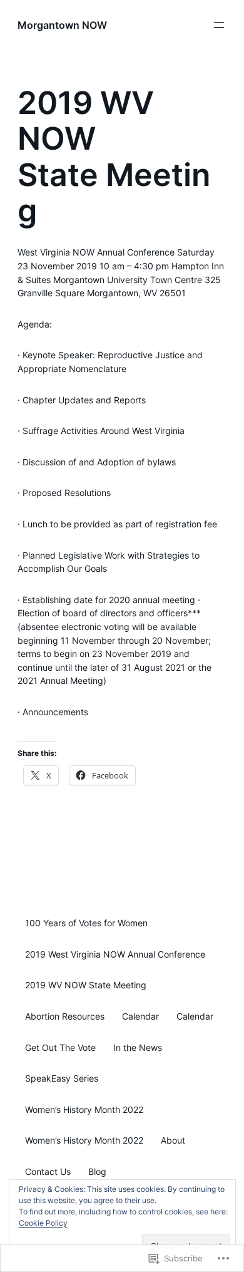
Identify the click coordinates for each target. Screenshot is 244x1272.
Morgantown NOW (62, 25)
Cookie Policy (43, 1223)
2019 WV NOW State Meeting (85, 985)
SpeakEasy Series (61, 1078)
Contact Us (48, 1172)
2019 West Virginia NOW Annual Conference (115, 954)
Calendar (140, 1016)
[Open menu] (218, 25)
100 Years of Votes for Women (86, 923)
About (173, 1140)
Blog (97, 1172)
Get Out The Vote (60, 1048)
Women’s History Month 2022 (84, 1110)
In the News (137, 1048)
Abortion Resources (64, 1016)
